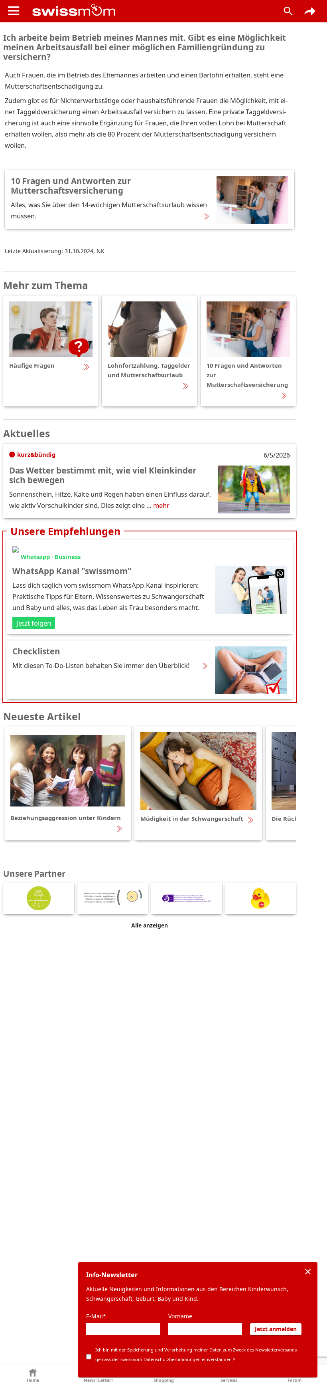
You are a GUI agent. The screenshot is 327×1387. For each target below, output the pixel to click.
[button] (32, 1376)
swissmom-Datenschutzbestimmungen (160, 1359)
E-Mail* (96, 1316)
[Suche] (288, 11)
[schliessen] (307, 1271)
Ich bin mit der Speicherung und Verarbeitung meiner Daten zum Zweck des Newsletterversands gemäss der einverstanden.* (196, 1354)
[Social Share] (310, 11)
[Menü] (13, 11)
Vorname (180, 1316)
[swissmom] (149, 10)
